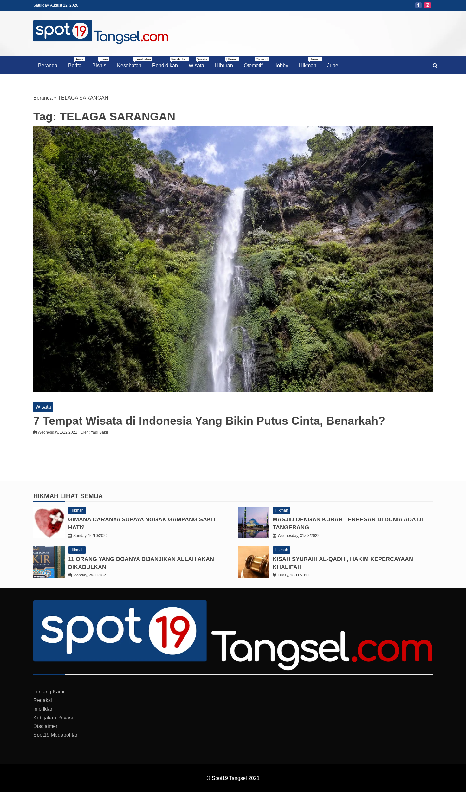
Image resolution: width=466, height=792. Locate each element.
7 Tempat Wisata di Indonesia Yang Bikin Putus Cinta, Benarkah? (209, 420)
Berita (75, 62)
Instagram (427, 5)
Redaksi (42, 700)
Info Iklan (43, 709)
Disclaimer (45, 726)
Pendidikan (167, 62)
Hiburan (226, 62)
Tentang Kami (48, 691)
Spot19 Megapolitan (56, 734)
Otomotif (255, 62)
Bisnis (100, 62)
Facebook (418, 5)
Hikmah (309, 62)
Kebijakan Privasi (53, 717)
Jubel (333, 65)
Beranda (47, 65)
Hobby (280, 65)
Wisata (198, 62)
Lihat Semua (81, 496)
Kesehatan (131, 62)
